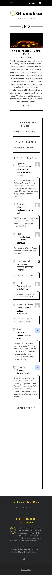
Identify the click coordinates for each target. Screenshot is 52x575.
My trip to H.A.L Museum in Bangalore (23, 240)
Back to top (25, 570)
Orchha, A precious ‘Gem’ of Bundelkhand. (24, 310)
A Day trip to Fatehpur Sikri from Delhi (25, 210)
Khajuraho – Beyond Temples (23, 371)
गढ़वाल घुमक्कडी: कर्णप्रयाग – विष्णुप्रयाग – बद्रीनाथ (25, 267)
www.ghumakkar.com (21, 507)
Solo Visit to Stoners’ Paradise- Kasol (24, 335)
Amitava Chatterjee (27, 57)
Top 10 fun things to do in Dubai (24, 287)
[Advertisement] (31, 448)
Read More (26, 105)
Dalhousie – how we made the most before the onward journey (25, 170)
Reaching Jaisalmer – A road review (26, 52)
